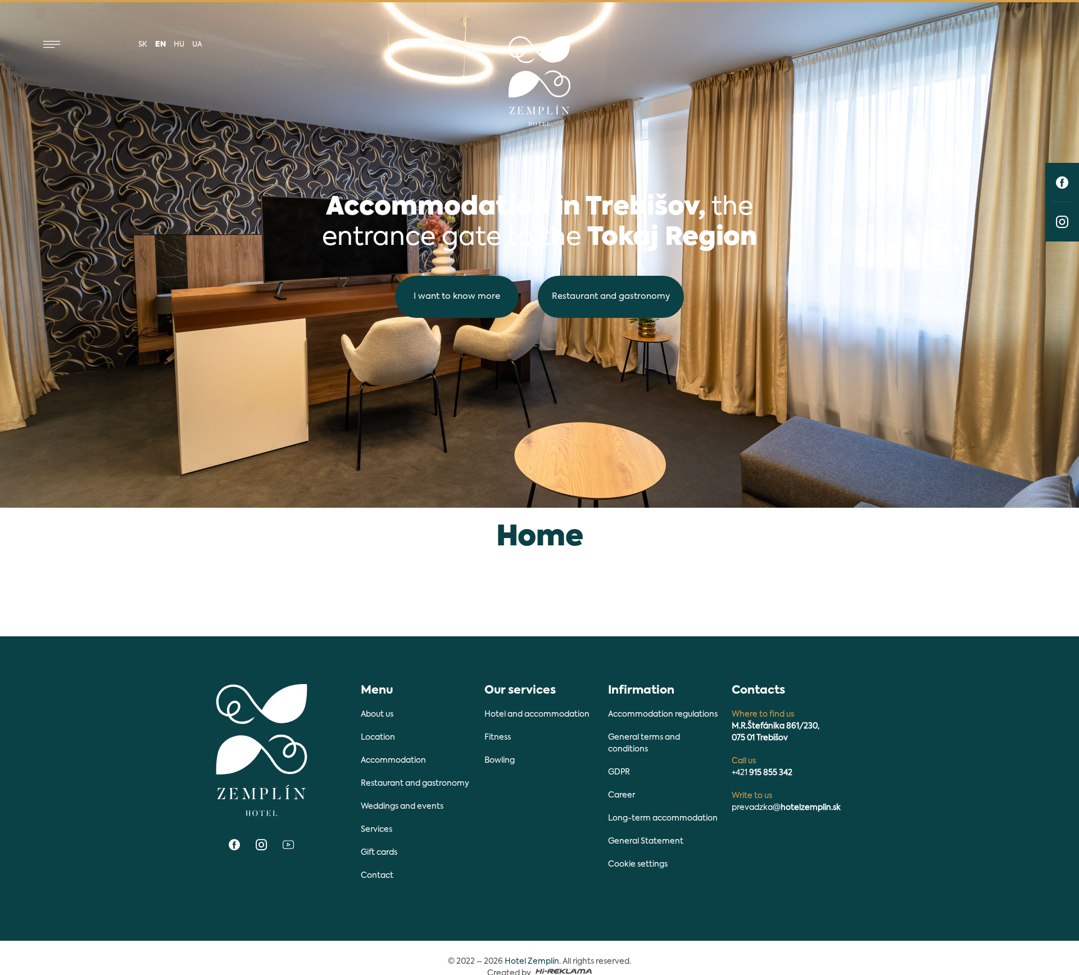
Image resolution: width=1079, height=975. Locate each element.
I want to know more (457, 296)
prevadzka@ (786, 808)
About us (377, 714)
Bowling (499, 760)
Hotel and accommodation (537, 714)
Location (378, 737)
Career (621, 795)
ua (197, 44)
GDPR (619, 772)
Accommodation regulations (663, 714)
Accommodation (393, 760)
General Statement (645, 841)
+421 (762, 773)
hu (179, 44)
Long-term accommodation (663, 818)
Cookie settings (638, 864)
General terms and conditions (644, 743)
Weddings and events (402, 806)
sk (142, 44)
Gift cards (379, 852)
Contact (377, 876)
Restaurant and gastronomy (611, 296)
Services (376, 829)
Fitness (497, 737)
